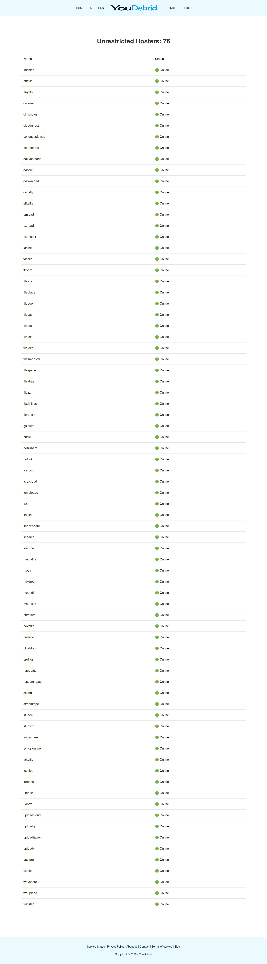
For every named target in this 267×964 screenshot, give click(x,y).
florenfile (29, 414)
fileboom (29, 303)
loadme (28, 548)
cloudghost (31, 125)
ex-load (28, 225)
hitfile (27, 437)
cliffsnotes (30, 114)
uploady (29, 848)
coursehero (31, 147)
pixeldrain (30, 648)
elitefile (28, 203)
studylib (28, 726)
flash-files (30, 403)
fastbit (27, 247)
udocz (27, 804)
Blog (186, 8)
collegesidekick (34, 136)
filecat (27, 314)
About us (131, 946)
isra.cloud (30, 481)
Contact (170, 8)
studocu (28, 715)
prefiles (28, 659)
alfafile (28, 81)
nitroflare (29, 615)
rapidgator (30, 670)
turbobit (28, 781)
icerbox (28, 470)
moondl (28, 592)
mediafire (29, 559)
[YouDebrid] (133, 8)
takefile (28, 759)
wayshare (30, 882)
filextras (28, 381)
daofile (28, 170)
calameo (29, 103)
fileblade (29, 292)
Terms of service (162, 946)
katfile (27, 514)
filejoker (28, 348)
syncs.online (32, 748)
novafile (28, 626)
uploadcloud (32, 815)
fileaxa (28, 281)
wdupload (30, 893)
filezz (27, 392)
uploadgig (30, 826)
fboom (27, 270)
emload (28, 214)
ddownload (31, 181)
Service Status (96, 946)
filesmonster (31, 359)
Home (80, 8)
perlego (28, 637)
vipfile (27, 870)
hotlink (28, 459)
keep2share (31, 526)
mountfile (29, 603)
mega (27, 570)
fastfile (27, 259)
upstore (28, 859)
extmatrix (29, 236)
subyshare (30, 737)
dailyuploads (32, 159)
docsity (28, 192)
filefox (27, 336)
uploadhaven (32, 837)
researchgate (32, 681)
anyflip (28, 92)
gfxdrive (28, 425)
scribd (27, 692)
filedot (27, 325)
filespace (29, 370)
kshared (29, 537)
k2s (25, 503)
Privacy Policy (115, 946)
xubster (28, 904)
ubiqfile (28, 793)
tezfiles (28, 770)
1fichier (28, 70)
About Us (97, 8)
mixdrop (29, 581)
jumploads (30, 492)
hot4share (30, 448)
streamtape (31, 704)
